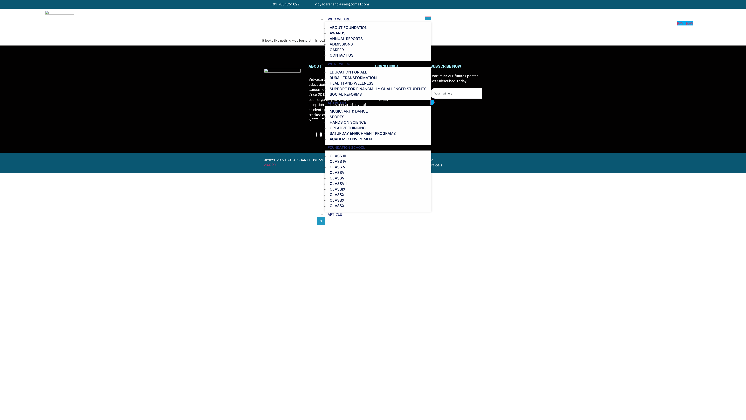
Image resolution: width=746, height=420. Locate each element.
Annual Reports (346, 39)
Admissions (341, 44)
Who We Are (339, 19)
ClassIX (337, 189)
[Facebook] (316, 134)
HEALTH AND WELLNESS (351, 83)
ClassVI (337, 172)
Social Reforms (346, 94)
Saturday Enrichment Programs (363, 133)
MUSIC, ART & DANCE (349, 111)
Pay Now (685, 23)
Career (337, 50)
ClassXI (337, 200)
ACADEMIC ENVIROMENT (352, 139)
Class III (338, 156)
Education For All (348, 72)
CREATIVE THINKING (348, 128)
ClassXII (338, 206)
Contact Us (341, 55)
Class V (337, 167)
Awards (337, 33)
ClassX (337, 194)
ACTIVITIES (337, 103)
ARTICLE (335, 214)
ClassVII (338, 178)
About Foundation (349, 27)
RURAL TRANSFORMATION (353, 78)
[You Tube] (478, 4)
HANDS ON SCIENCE (348, 122)
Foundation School (346, 147)
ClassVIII (338, 183)
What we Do (339, 64)
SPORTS (337, 117)
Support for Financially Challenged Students (378, 89)
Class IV (338, 161)
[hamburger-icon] (428, 18)
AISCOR (270, 165)
